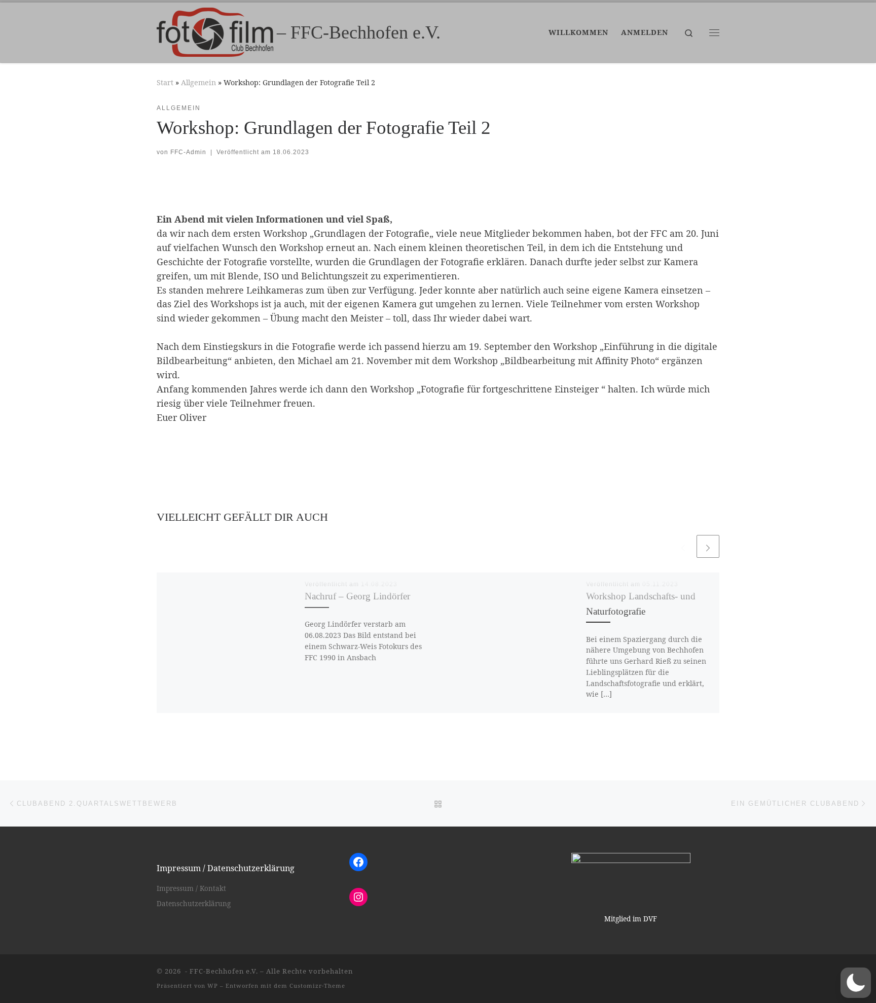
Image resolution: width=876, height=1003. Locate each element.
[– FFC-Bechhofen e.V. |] (215, 30)
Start (165, 82)
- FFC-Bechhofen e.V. (220, 971)
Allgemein (198, 82)
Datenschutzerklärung (194, 903)
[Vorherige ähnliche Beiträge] (683, 546)
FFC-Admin (188, 152)
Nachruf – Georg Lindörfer (357, 596)
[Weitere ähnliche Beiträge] (708, 546)
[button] (856, 983)
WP (212, 985)
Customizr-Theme (317, 985)
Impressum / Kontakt (191, 888)
